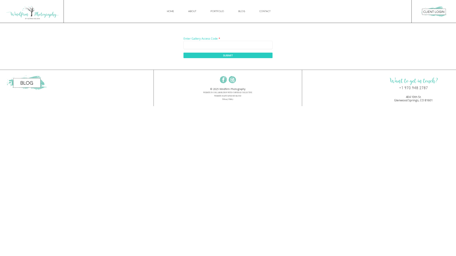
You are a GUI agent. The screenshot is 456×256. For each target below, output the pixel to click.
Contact (265, 11)
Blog (241, 11)
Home (170, 11)
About (192, 11)
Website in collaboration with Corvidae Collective (227, 92)
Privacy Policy (227, 99)
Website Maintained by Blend (227, 96)
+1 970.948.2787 (413, 88)
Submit (228, 55)
